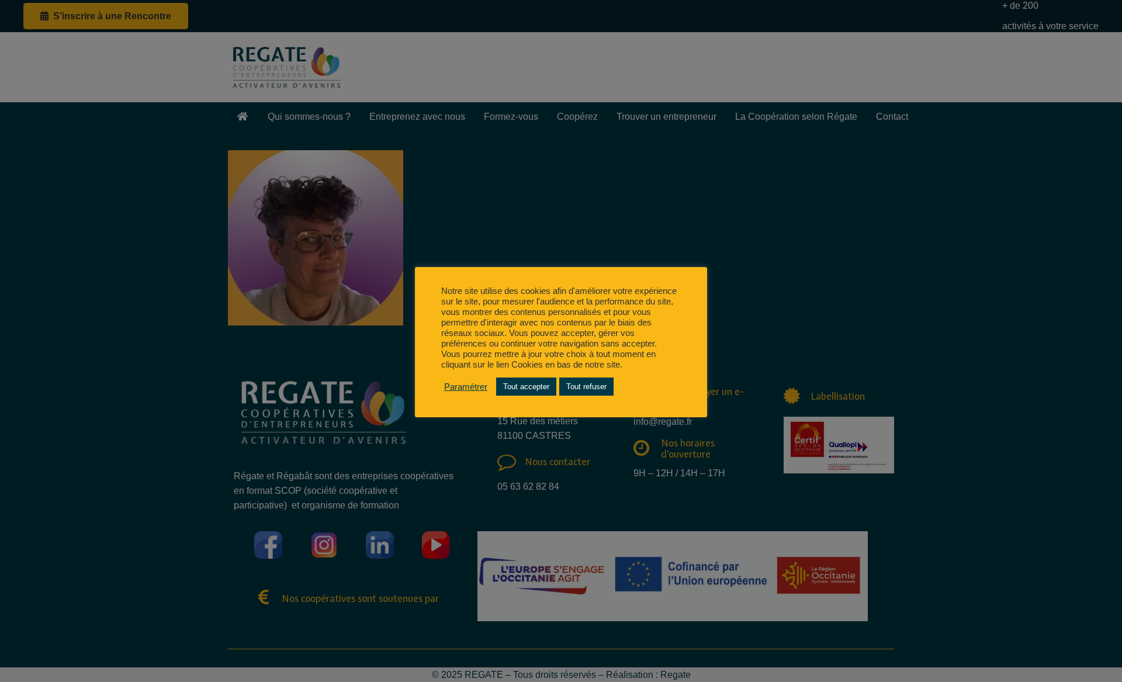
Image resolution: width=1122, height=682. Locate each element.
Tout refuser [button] (586, 386)
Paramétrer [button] (465, 387)
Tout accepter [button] (526, 386)
